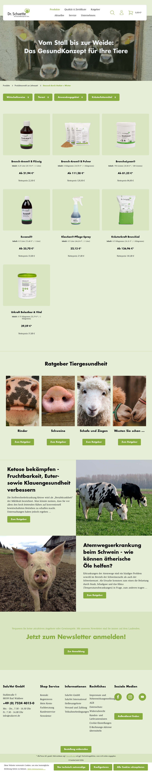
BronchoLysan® (125, 161)
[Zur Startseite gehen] (23, 12)
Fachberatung (47, 708)
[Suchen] (112, 12)
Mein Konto (46, 703)
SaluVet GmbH (72, 695)
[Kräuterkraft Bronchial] (125, 209)
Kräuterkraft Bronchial (125, 237)
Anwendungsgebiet (69, 97)
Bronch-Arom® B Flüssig (26, 161)
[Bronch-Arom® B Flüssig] (26, 134)
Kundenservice (47, 712)
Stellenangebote (73, 703)
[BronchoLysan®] (125, 134)
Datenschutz (96, 707)
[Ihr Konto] (121, 12)
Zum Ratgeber (22, 442)
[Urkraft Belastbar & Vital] (26, 285)
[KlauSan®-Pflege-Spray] (76, 209)
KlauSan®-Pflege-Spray (76, 237)
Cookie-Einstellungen (100, 723)
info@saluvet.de (11, 716)
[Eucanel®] (26, 209)
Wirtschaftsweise (16, 97)
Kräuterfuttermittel (102, 97)
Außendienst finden (128, 716)
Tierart (42, 97)
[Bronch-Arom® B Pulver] (76, 134)
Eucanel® (26, 237)
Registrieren (46, 699)
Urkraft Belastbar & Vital (26, 312)
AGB (92, 703)
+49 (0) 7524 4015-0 (18, 703)
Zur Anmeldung (76, 651)
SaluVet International (75, 699)
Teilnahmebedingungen (77, 712)
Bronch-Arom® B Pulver (76, 161)
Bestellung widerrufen (76, 749)
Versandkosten (70, 756)
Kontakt (44, 695)
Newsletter (45, 716)
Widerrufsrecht (97, 711)
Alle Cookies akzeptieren (130, 767)
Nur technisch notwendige (71, 767)
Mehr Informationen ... (36, 769)
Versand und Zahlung (76, 708)
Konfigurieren (101, 767)
